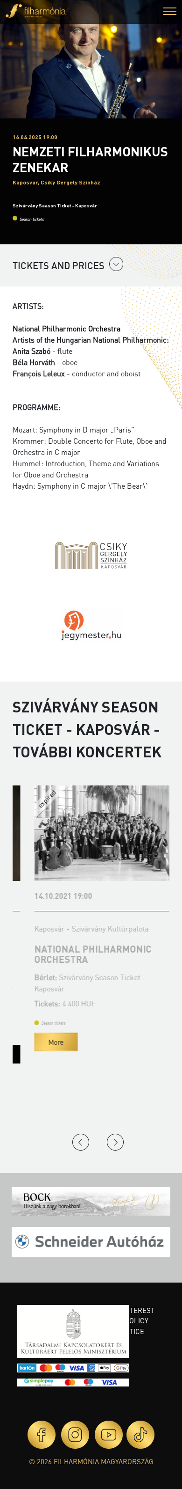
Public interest (125, 1310)
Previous (80, 1142)
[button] (169, 12)
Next (115, 1142)
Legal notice (120, 1331)
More (41, 1042)
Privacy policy (122, 1320)
